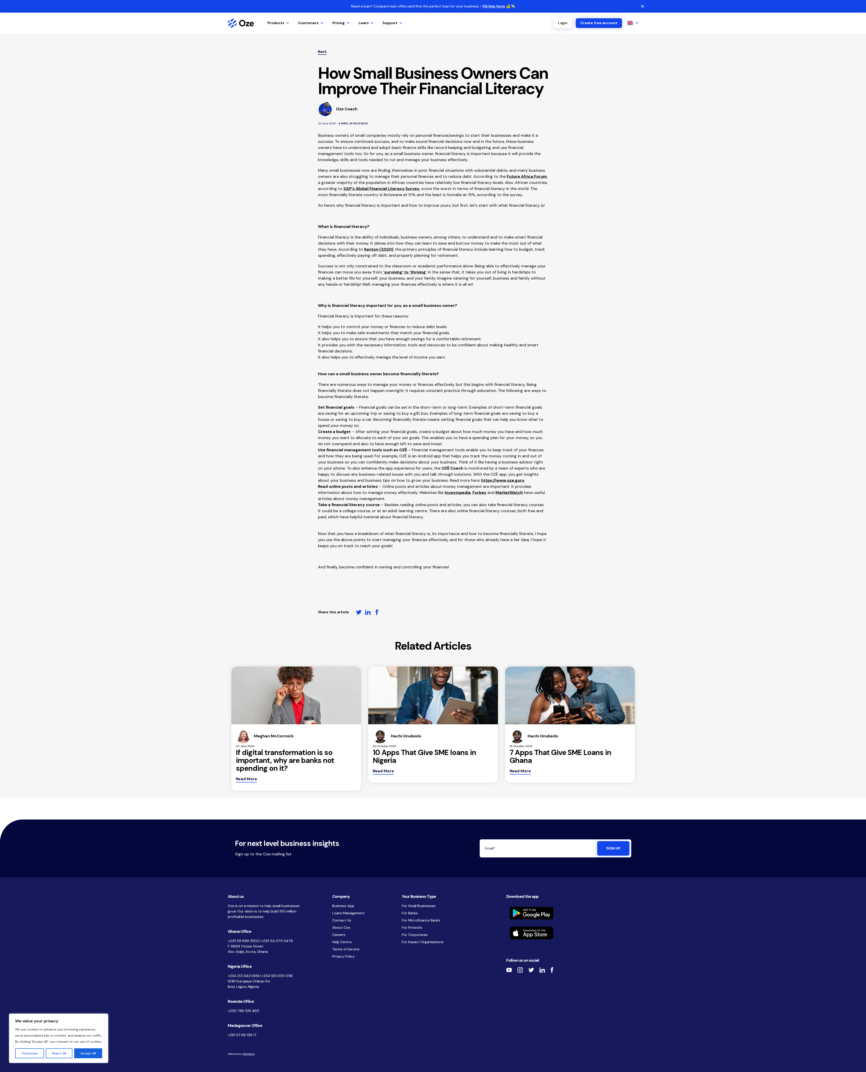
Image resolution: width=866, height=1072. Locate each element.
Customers (308, 23)
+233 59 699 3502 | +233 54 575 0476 (260, 940)
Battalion (249, 1054)
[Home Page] (241, 23)
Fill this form (494, 6)
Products (275, 23)
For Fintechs (412, 927)
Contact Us (341, 920)
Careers (338, 934)
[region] (58, 1038)
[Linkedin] (542, 970)
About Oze (341, 927)
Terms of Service (345, 949)
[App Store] (572, 933)
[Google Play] (572, 913)
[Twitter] (531, 970)
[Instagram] (520, 970)
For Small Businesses (418, 905)
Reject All (59, 1053)
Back (322, 51)
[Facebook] (551, 970)
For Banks (410, 913)
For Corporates (415, 934)
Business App (343, 905)
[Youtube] (509, 970)
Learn (364, 23)
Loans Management (348, 913)
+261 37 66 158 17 (242, 1035)
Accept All (88, 1053)
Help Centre (342, 942)
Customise (29, 1053)
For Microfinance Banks (421, 920)
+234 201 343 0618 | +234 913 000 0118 (260, 975)
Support (390, 23)
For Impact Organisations (423, 942)
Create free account (598, 23)
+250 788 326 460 (243, 1010)
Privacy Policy (343, 956)
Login (562, 23)
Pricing (338, 23)
